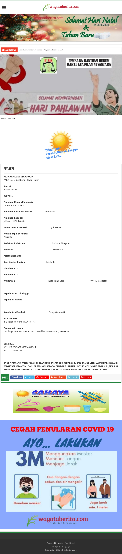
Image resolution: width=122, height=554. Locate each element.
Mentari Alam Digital (66, 543)
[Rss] (53, 546)
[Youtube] (65, 546)
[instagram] (68, 546)
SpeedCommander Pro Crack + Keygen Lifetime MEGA (41, 50)
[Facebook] (60, 546)
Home (3, 119)
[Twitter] (62, 546)
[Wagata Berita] (61, 7)
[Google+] (56, 546)
